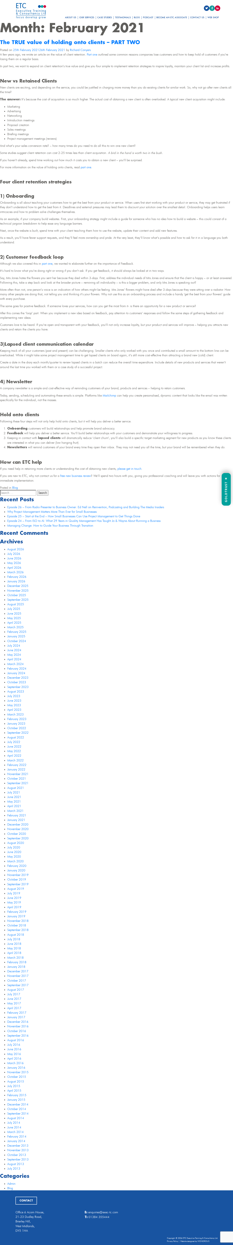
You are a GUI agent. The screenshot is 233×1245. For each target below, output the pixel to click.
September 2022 (18, 732)
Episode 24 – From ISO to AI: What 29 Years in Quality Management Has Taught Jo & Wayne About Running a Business (84, 521)
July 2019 (13, 893)
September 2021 (18, 783)
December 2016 (17, 1022)
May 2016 (14, 1054)
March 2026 (15, 572)
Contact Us (197, 17)
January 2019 (16, 916)
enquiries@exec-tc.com (103, 1212)
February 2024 (16, 668)
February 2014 (16, 1136)
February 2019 (16, 911)
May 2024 (14, 654)
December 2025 (17, 586)
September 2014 (18, 1113)
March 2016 (15, 1063)
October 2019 (16, 879)
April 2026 (14, 567)
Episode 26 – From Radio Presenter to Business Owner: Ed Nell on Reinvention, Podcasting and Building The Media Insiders (85, 507)
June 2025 (14, 613)
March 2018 (15, 957)
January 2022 (16, 769)
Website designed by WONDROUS (194, 1241)
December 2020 (17, 824)
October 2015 (16, 1077)
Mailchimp (109, 395)
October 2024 (16, 641)
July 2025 (13, 609)
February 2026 (16, 577)
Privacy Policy (172, 1241)
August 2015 (15, 1081)
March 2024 (15, 664)
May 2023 (14, 705)
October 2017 (16, 980)
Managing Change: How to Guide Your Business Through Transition (50, 525)
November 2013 (18, 1150)
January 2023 (16, 723)
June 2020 (14, 852)
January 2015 (16, 1099)
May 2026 (14, 563)
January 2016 (16, 1067)
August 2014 (15, 1118)
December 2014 (17, 1104)
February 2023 (16, 719)
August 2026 (15, 549)
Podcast (148, 17)
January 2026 (16, 581)
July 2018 (13, 939)
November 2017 (18, 976)
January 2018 (16, 966)
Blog (137, 17)
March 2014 (15, 1132)
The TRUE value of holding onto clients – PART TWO (70, 42)
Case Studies (104, 17)
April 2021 (14, 806)
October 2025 (16, 595)
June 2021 (14, 797)
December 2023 (17, 677)
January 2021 (16, 820)
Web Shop (213, 17)
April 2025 (14, 622)
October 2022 (16, 728)
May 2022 (14, 751)
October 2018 (16, 925)
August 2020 (15, 843)
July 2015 (13, 1086)
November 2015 (18, 1072)
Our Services (86, 17)
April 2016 (14, 1058)
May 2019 (14, 902)
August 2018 (15, 934)
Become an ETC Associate (172, 17)
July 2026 (13, 554)
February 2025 (16, 632)
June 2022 (14, 746)
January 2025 (16, 636)
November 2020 (18, 829)
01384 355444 (98, 1217)
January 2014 (16, 1141)
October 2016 (16, 1031)
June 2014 (14, 1127)
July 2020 (13, 847)
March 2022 (15, 760)
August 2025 (15, 604)
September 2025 (18, 599)
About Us (70, 17)
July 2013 (13, 1168)
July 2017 (13, 994)
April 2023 (14, 709)
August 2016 (15, 1040)
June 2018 (14, 944)
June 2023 (14, 700)
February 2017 (16, 1012)
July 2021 (13, 792)
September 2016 (18, 1035)
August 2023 (15, 691)
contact (26, 1200)
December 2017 (17, 971)
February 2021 (16, 815)
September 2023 (18, 687)
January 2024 (16, 673)
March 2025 (15, 627)
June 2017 (14, 999)
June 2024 (14, 650)
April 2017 (14, 1008)
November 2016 (18, 1026)
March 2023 (15, 714)
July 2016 (13, 1044)
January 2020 (16, 870)
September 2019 (18, 884)
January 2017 (16, 1017)
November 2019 (18, 875)
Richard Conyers (80, 50)
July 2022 (13, 742)
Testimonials (123, 17)
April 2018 (14, 953)
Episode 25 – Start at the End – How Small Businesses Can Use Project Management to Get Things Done (73, 516)
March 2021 (15, 811)
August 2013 (15, 1164)
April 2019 (14, 907)
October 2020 (16, 834)
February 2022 (16, 765)
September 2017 (18, 985)
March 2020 (15, 861)
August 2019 (15, 889)
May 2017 (14, 1003)
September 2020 (18, 838)
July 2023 (13, 696)
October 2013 (16, 1155)
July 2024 (13, 645)
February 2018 (16, 962)
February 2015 (16, 1095)
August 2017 (15, 989)
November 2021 (18, 774)
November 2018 (18, 921)
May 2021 (14, 801)
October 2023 (16, 682)
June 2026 (14, 558)
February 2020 (16, 866)
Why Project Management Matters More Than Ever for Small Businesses (52, 511)
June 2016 (14, 1049)
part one (86, 167)
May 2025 (14, 618)
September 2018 (18, 930)
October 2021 (16, 778)
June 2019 (14, 898)
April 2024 (14, 659)
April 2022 (14, 755)
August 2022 (15, 737)
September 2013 (18, 1159)
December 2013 (17, 1145)
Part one (92, 54)
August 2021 (15, 788)
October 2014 (16, 1109)
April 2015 (14, 1090)
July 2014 (13, 1122)
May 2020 (14, 856)
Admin (11, 1183)
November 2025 (18, 590)
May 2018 (14, 948)
